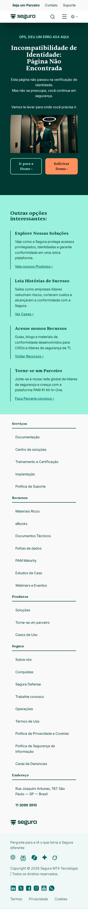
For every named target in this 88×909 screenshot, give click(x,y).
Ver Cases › (24, 314)
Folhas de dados (28, 548)
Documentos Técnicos (33, 536)
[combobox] (44, 23)
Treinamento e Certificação (37, 462)
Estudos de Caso (28, 573)
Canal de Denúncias (31, 764)
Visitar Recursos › (29, 356)
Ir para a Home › (26, 166)
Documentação (27, 437)
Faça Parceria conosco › (34, 398)
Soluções (22, 610)
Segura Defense (28, 684)
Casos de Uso (26, 635)
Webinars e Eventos (31, 585)
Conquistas (24, 672)
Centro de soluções (30, 449)
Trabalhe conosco (29, 696)
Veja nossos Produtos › (34, 266)
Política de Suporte (30, 486)
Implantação (25, 474)
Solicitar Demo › (61, 166)
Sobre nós (23, 659)
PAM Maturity (26, 560)
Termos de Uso (27, 721)
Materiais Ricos (27, 511)
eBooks (21, 523)
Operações (24, 709)
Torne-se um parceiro (32, 622)
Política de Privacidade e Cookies (42, 733)
